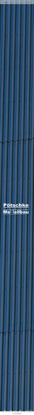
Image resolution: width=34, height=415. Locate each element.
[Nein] (32, 413)
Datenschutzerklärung (18, 413)
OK (13, 413)
